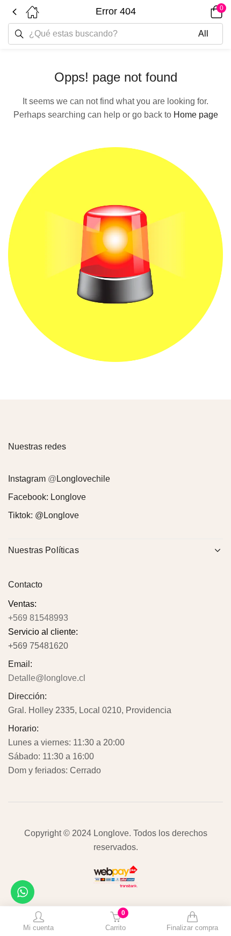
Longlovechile (83, 478)
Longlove (68, 497)
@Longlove (57, 515)
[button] (201, 12)
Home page (196, 114)
